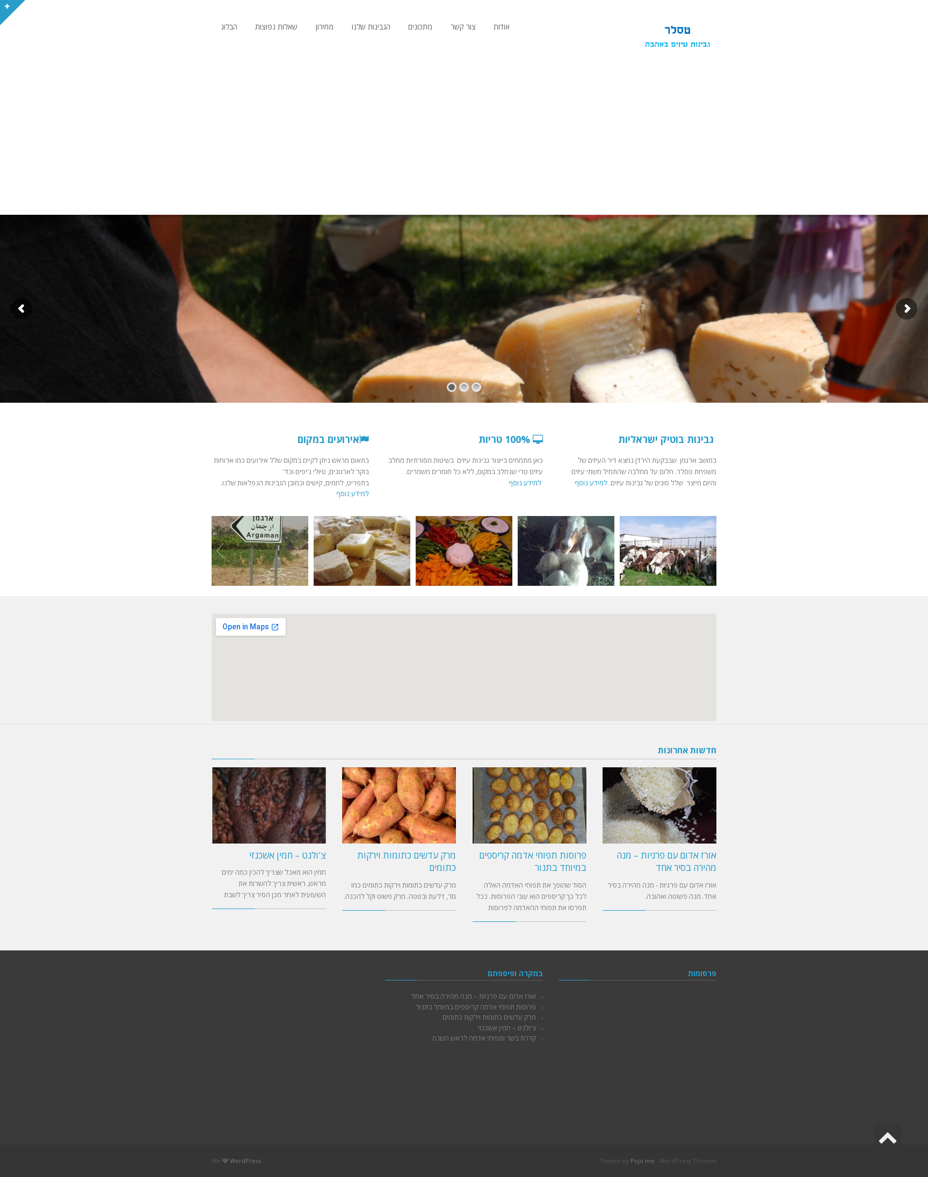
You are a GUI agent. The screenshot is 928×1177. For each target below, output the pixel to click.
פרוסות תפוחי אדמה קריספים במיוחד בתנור (476, 1007)
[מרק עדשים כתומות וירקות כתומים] (399, 805)
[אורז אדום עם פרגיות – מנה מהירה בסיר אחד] (660, 805)
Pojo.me (642, 1161)
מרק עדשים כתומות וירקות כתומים (489, 1017)
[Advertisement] (464, 134)
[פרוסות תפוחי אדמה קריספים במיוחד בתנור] (530, 805)
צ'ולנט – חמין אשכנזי (287, 855)
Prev (220, 551)
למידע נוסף (591, 483)
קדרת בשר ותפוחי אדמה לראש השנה (484, 1038)
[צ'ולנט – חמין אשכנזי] (269, 805)
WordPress (245, 1161)
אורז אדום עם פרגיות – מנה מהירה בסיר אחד (666, 861)
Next (707, 551)
